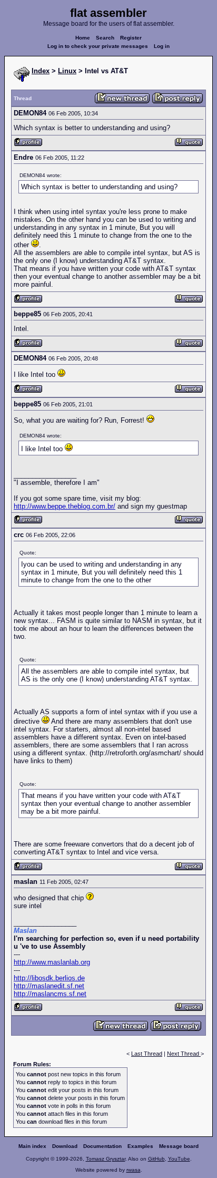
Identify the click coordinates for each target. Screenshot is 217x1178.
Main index (32, 1146)
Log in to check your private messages (97, 46)
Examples (140, 1146)
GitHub (156, 1159)
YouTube (179, 1159)
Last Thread (146, 1053)
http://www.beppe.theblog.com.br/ (64, 506)
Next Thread (184, 1053)
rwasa (133, 1170)
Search (105, 38)
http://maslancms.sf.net (50, 994)
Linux (67, 71)
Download (64, 1146)
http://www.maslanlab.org (52, 962)
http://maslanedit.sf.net (49, 986)
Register (131, 38)
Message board (179, 1146)
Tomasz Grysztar (105, 1159)
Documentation (102, 1146)
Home (82, 38)
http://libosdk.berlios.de (49, 978)
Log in (162, 46)
